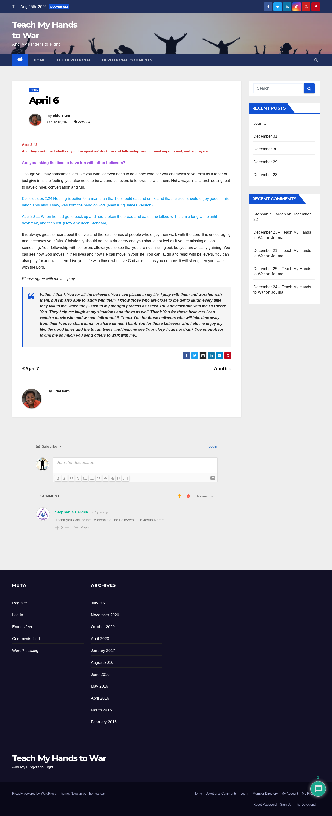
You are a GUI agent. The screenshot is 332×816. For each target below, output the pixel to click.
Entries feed (22, 627)
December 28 (265, 175)
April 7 (32, 368)
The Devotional (73, 60)
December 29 (265, 162)
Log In (244, 793)
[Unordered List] (91, 478)
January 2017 (103, 651)
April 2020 (100, 639)
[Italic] (64, 478)
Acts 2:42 (85, 122)
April (34, 89)
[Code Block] (105, 478)
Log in (17, 615)
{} (118, 478)
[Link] (112, 478)
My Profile (309, 793)
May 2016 (99, 686)
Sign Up (285, 804)
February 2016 (104, 722)
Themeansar (96, 793)
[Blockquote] (98, 478)
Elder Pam (61, 116)
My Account (289, 793)
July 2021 (99, 603)
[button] (316, 60)
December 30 (265, 149)
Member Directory (265, 793)
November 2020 (105, 615)
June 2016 (100, 674)
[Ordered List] (85, 478)
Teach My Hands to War (59, 758)
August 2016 (102, 662)
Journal (260, 123)
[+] (125, 478)
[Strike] (78, 478)
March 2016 (101, 710)
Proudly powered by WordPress (34, 793)
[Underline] (71, 478)
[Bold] (57, 478)
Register (19, 603)
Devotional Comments (127, 60)
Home (39, 60)
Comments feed (26, 639)
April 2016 (100, 698)
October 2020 (103, 627)
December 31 (265, 136)
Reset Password (265, 804)
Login (212, 446)
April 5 (221, 368)
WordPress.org (25, 651)
